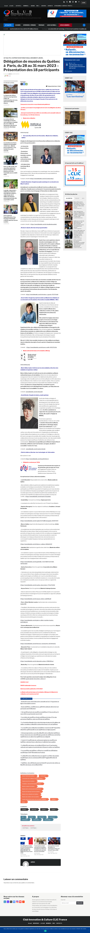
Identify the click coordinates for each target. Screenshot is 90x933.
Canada (24, 809)
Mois (83, 198)
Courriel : (63, 899)
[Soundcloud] (79, 2)
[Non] (88, 930)
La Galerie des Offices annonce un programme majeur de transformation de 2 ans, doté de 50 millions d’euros (11, 99)
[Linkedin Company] (64, 2)
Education (41, 817)
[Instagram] (73, 2)
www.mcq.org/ (24, 132)
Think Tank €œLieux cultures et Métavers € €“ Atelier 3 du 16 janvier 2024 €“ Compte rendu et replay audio (79, 214)
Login (83, 2)
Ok (45, 930)
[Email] (26, 84)
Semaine (77, 198)
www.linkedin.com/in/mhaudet (34, 391)
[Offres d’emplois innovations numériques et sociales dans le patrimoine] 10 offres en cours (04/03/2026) (79, 243)
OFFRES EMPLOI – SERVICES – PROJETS (63, 5)
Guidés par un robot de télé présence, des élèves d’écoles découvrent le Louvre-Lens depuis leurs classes (79, 224)
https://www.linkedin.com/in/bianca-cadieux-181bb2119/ (36, 544)
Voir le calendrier (68, 71)
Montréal (34, 809)
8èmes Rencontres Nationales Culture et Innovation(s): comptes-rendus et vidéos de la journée (79, 204)
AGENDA (33, 5)
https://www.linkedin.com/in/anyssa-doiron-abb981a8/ (35, 599)
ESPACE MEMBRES (64, 25)
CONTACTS (50, 5)
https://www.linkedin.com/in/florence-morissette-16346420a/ (38, 643)
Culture (31, 817)
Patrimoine (36, 819)
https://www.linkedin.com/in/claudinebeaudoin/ (43, 224)
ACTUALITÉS (8, 25)
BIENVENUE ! (36, 923)
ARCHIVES (43, 5)
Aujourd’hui (69, 198)
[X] (67, 2)
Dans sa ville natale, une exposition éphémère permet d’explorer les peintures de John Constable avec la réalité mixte (10, 170)
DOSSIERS (17, 25)
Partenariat (25, 819)
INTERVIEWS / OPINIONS (29, 25)
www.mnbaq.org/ (25, 364)
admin (10, 74)
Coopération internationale (20, 58)
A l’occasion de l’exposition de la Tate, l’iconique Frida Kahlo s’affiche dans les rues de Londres (11, 219)
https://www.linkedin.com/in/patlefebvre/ (37, 459)
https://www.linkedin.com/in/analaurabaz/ (42, 178)
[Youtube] (76, 2)
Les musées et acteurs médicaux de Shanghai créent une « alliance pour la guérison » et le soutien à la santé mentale (10, 146)
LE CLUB (11, 5)
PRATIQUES (41, 25)
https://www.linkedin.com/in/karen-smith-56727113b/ (41, 347)
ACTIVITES (18, 5)
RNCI (37, 5)
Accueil (6, 5)
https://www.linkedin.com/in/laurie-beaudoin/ (38, 496)
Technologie (48, 819)
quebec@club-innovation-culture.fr (36, 678)
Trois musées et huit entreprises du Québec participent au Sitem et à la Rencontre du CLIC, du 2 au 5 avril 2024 (40, 848)
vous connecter (14, 882)
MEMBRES (25, 5)
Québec (44, 809)
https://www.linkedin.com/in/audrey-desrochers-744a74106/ (37, 585)
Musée (41, 58)
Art (23, 817)
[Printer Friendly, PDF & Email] (7, 76)
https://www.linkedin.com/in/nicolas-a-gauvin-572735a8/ (42, 294)
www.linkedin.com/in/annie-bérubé (35, 449)
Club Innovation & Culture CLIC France (45, 919)
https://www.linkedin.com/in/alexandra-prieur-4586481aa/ (37, 661)
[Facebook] (70, 2)
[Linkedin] (8, 902)
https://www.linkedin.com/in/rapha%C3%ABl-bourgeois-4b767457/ (39, 520)
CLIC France (25, 828)
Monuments (34, 58)
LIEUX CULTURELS (51, 25)
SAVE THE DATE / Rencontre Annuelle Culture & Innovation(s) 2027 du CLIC (77, 66)
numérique (52, 817)
